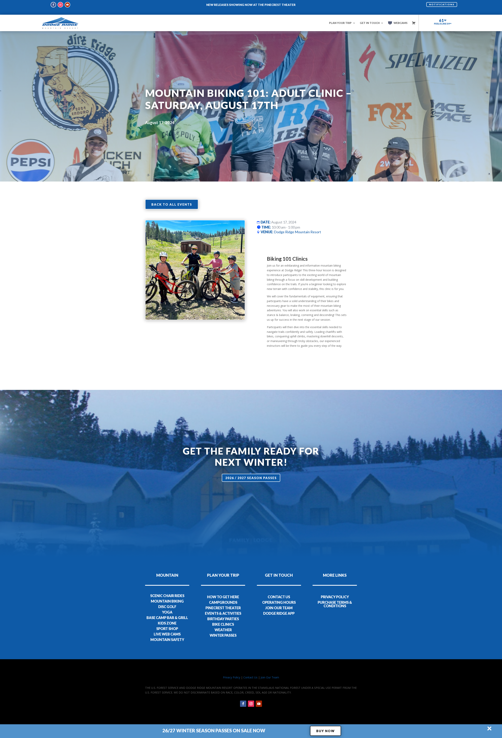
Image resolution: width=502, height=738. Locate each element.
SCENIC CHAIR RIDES (167, 596)
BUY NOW (325, 731)
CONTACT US (279, 597)
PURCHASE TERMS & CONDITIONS (335, 604)
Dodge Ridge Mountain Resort (297, 232)
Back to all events (171, 204)
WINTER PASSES (223, 635)
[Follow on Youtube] (67, 4)
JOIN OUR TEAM (279, 608)
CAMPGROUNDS (223, 602)
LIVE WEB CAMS (167, 634)
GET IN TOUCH (370, 23)
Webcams (400, 23)
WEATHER (223, 630)
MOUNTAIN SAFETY (167, 639)
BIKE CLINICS (223, 624)
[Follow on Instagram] (60, 4)
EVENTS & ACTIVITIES (223, 613)
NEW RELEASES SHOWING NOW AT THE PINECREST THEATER (251, 4)
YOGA (167, 612)
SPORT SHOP (167, 628)
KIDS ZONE (167, 623)
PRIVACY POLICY (335, 597)
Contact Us (250, 677)
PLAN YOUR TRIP (340, 23)
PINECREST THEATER (223, 608)
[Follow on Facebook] (53, 4)
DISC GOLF (167, 607)
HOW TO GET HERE (223, 597)
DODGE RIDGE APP (279, 613)
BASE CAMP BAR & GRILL (167, 617)
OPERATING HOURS (279, 602)
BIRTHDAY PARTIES (223, 619)
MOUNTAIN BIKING (167, 601)
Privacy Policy (231, 677)
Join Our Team (270, 677)
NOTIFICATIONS (441, 4)
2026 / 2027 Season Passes (251, 478)
